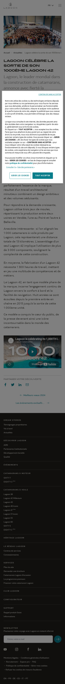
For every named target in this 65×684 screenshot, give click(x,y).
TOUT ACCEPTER (42, 175)
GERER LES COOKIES (20, 175)
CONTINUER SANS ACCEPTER (50, 94)
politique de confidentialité (21, 163)
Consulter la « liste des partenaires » (20, 167)
